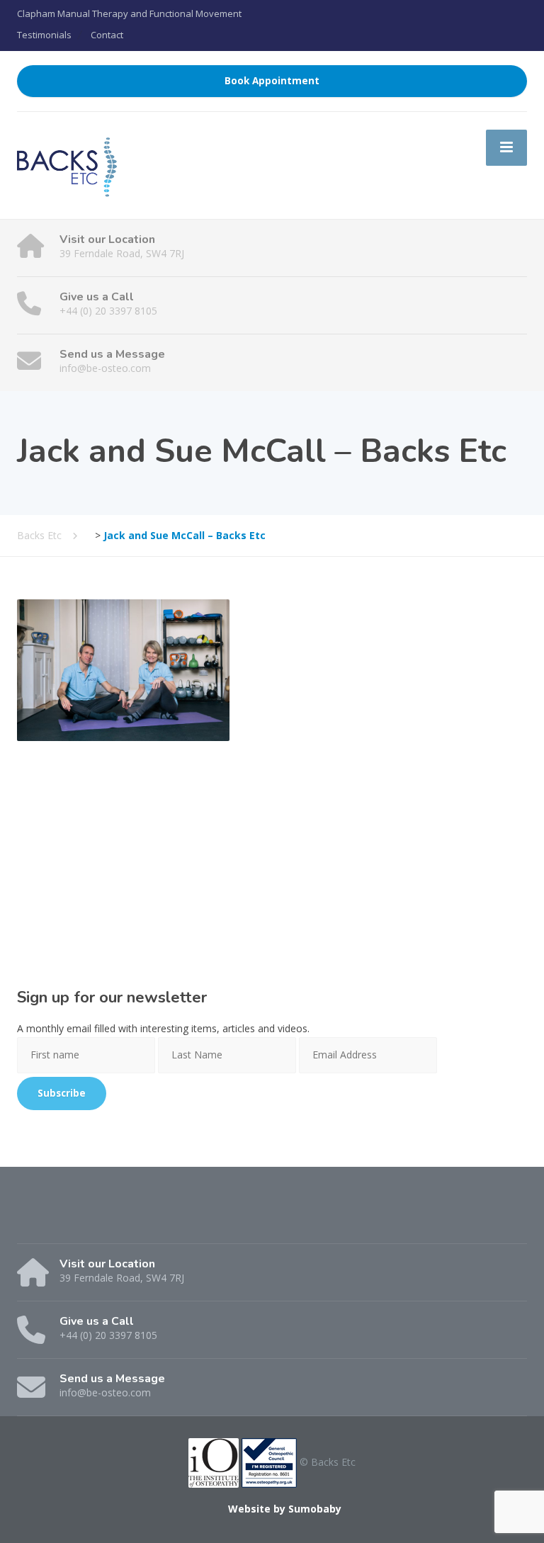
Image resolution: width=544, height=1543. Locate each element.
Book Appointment (272, 80)
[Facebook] (30, 1220)
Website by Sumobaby (284, 1508)
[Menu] (506, 147)
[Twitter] (56, 1220)
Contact (107, 34)
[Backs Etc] (67, 164)
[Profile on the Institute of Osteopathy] (213, 1461)
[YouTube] (81, 1220)
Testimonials (44, 34)
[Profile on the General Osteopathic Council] (269, 1461)
